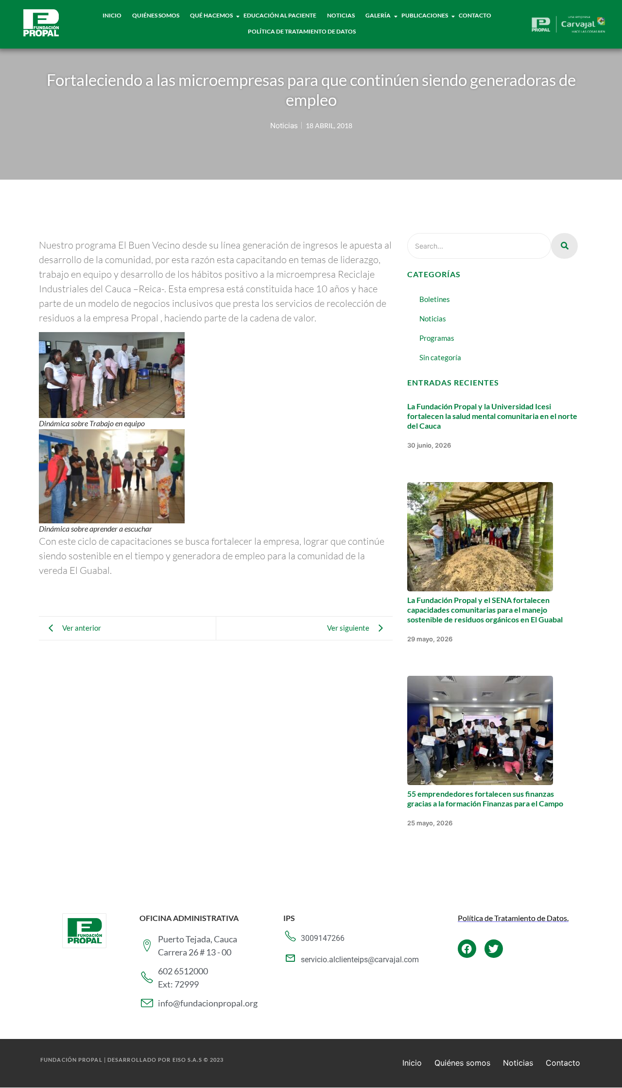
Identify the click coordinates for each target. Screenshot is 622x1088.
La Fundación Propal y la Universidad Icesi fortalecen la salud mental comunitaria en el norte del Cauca (492, 416)
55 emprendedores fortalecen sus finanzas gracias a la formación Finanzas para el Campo (485, 798)
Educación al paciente (279, 15)
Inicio (112, 15)
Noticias (341, 15)
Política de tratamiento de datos (302, 31)
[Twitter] (493, 948)
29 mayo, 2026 (429, 639)
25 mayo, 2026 (429, 823)
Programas (436, 338)
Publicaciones (424, 15)
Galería (378, 15)
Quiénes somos (462, 1063)
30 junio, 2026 (429, 445)
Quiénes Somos (155, 15)
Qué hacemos (211, 15)
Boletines (434, 299)
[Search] (564, 246)
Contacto (475, 15)
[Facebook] (467, 948)
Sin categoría (440, 357)
